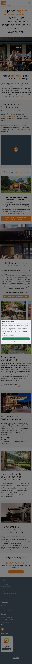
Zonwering (5, 584)
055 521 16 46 (6, 622)
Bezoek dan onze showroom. (19, 96)
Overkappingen (6, 589)
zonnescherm (18, 87)
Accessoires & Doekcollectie (9, 593)
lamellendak (6, 275)
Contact (4, 605)
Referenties (5, 598)
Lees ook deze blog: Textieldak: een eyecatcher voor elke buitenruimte (15, 218)
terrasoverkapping (12, 272)
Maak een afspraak (15, 572)
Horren (4, 591)
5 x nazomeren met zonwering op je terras (12, 386)
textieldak (12, 116)
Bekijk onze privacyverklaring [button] (8, 335)
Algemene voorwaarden (8, 607)
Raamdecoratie (6, 586)
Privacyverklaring (6, 610)
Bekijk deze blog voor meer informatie (15, 296)
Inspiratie (4, 595)
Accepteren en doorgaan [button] (16, 338)
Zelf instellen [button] (16, 342)
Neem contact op (7, 624)
